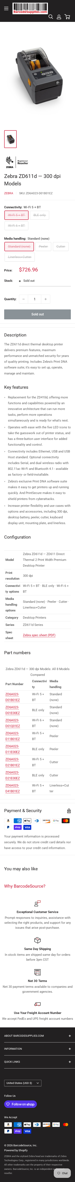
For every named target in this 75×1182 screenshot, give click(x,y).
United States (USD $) (19, 1083)
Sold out (37, 314)
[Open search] (51, 16)
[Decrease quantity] (23, 299)
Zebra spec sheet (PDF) (39, 635)
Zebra (8, 193)
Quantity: (10, 299)
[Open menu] (6, 8)
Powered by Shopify (16, 1150)
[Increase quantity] (45, 299)
